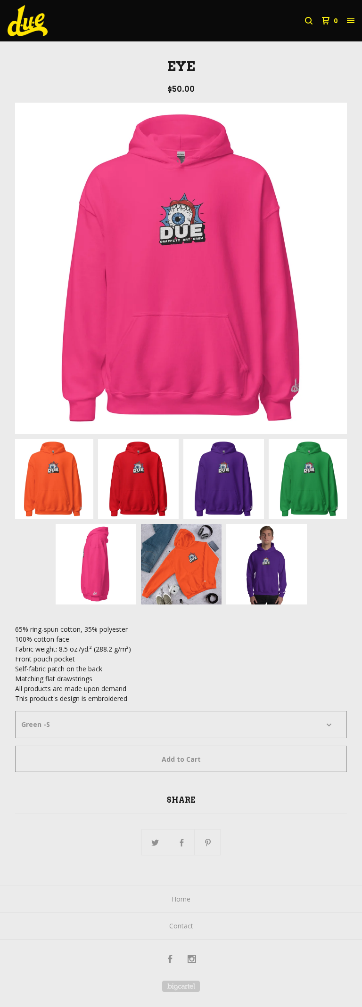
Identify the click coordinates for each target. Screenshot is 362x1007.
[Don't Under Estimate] (57, 20)
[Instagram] (192, 960)
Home (181, 898)
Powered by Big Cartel (181, 986)
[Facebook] (170, 960)
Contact (181, 925)
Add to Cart (181, 759)
